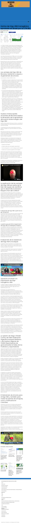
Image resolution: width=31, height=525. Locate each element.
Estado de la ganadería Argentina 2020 (7, 502)
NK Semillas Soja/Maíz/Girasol (6, 497)
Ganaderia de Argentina (5, 503)
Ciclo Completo (4, 506)
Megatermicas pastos (5, 509)
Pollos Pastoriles (4, 512)
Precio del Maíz (3, 490)
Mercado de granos (4, 485)
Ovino (2, 499)
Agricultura (3, 492)
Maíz (2, 495)
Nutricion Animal (4, 507)
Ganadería (3, 498)
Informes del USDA (4, 486)
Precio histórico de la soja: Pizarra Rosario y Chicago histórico (11, 489)
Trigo (1, 24)
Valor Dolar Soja (4, 488)
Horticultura (3, 516)
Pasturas (2, 508)
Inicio (2, 482)
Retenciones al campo (5, 513)
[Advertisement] (15, 13)
